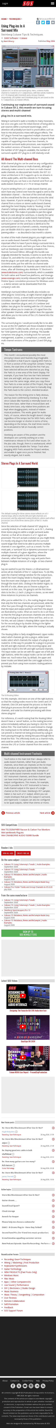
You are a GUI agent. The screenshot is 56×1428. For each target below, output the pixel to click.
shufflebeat (6, 1154)
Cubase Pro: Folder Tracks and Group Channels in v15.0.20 (28, 887)
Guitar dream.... (9, 1200)
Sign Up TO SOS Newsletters (28, 933)
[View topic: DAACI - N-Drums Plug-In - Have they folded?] (53, 1227)
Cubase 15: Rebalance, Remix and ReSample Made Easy (26, 882)
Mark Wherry (9, 41)
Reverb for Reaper (10, 1216)
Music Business (11, 1291)
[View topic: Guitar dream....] (53, 1200)
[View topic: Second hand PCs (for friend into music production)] (53, 1232)
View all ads (8, 853)
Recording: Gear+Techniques (11, 1135)
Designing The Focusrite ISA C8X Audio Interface (28, 1010)
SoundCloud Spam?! (11, 1206)
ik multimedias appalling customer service (21, 1238)
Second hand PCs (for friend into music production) (25, 1232)
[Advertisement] (28, 958)
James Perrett (7, 1176)
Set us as (47, 19)
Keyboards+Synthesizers (15, 1265)
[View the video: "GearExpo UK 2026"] (28, 1027)
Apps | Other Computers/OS (17, 1281)
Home (4, 19)
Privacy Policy (48, 1381)
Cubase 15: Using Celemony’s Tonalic (19, 869)
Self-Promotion (11, 1304)
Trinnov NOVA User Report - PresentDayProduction (28, 1072)
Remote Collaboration (14, 1301)
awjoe (4, 1143)
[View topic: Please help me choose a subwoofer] (53, 1222)
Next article (45, 812)
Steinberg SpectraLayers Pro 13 (17, 910)
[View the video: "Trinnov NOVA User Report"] (28, 1058)
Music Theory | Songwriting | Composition (24, 1294)
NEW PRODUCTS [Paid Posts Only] (20, 1272)
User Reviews (10, 1297)
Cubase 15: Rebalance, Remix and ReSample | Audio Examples (25, 875)
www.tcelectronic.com (12, 272)
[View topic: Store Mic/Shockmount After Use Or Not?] (53, 1195)
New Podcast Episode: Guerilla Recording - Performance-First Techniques (27, 1243)
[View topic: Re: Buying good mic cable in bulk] (53, 1150)
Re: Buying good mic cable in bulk (17, 1150)
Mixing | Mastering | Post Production (21, 1262)
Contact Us (14, 1381)
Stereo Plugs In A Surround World (19, 463)
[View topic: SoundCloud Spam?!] (53, 1206)
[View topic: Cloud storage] (53, 1211)
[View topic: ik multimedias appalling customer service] (53, 1238)
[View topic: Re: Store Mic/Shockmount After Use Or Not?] (53, 1128)
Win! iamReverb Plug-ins (12, 832)
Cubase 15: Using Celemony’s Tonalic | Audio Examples (27, 864)
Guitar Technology (8, 1168)
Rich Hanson (7, 1165)
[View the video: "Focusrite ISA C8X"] (28, 996)
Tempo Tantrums (13, 349)
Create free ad (23, 853)
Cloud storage (8, 1211)
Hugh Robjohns (8, 1131)
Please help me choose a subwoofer (18, 1222)
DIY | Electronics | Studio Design (19, 1288)
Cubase (23, 38)
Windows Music (11, 1275)
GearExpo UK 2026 (28, 1041)
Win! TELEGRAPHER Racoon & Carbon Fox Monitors (25, 829)
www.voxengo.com (11, 278)
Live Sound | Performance (16, 1285)
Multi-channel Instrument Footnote (23, 753)
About (4, 1381)
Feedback (8, 1307)
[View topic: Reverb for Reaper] (53, 1216)
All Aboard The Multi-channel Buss (19, 159)
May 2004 (51, 41)
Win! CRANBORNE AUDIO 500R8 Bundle (20, 835)
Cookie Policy (27, 1381)
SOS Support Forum (13, 1310)
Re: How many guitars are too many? (18, 1161)
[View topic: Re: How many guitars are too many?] (53, 1161)
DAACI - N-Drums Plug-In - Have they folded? (22, 1227)
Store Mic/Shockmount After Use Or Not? (20, 1195)
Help (38, 1381)
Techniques (14, 19)
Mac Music (9, 1278)
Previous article (13, 812)
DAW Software (11, 38)
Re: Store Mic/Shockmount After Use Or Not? (22, 1128)
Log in (5, 3)
